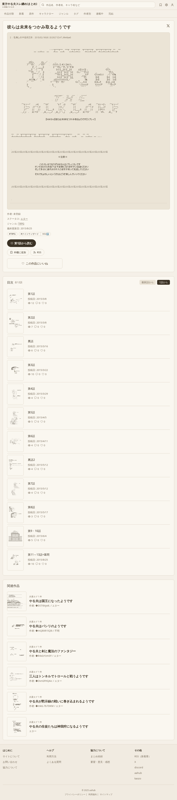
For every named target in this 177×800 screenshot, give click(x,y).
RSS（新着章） (142, 756)
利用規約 (92, 794)
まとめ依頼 (97, 756)
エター (24, 218)
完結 (111, 13)
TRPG (21, 223)
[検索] (42, 4)
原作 (31, 13)
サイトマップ (106, 794)
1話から (163, 282)
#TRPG (12, 233)
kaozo (137, 778)
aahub (138, 773)
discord (138, 767)
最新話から (148, 282)
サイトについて (11, 756)
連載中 (99, 13)
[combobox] (97, 5)
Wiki (45, 233)
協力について (10, 767)
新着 (21, 13)
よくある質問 (54, 761)
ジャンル (63, 13)
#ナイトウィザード (30, 233)
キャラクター (46, 13)
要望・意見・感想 (100, 761)
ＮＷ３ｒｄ (60, 164)
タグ (76, 13)
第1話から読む (23, 243)
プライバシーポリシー (75, 794)
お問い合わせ (10, 761)
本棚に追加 (20, 252)
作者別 (87, 13)
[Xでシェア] (168, 26)
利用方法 (51, 756)
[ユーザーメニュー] (172, 4)
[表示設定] (166, 4)
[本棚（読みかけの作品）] (160, 4)
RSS (39, 252)
